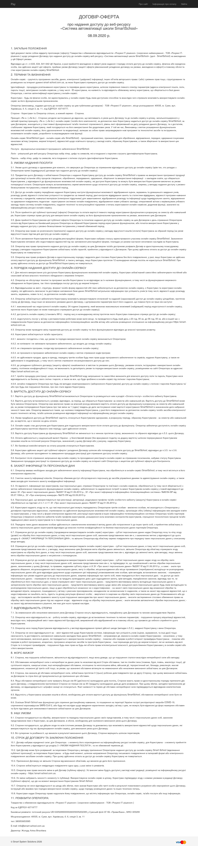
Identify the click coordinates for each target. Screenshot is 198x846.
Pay (13, 4)
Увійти (184, 3)
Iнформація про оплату (164, 3)
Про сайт (143, 3)
